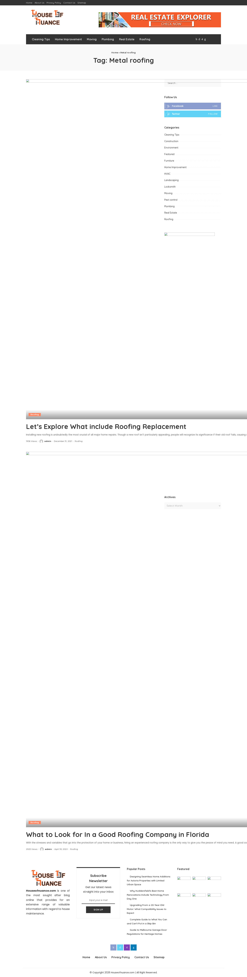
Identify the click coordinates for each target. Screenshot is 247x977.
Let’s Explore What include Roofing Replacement (106, 426)
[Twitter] (199, 39)
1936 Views (31, 441)
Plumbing (169, 206)
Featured (169, 154)
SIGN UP (98, 909)
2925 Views (31, 849)
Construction (171, 141)
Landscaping (171, 180)
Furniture (169, 160)
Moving (168, 193)
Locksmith (170, 186)
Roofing (35, 414)
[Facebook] (196, 39)
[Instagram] (202, 39)
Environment (171, 147)
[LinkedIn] (205, 39)
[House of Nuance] (47, 17)
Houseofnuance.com (41, 891)
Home (114, 52)
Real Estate (170, 212)
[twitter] (192, 114)
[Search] (215, 39)
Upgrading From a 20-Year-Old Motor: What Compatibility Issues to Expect (146, 909)
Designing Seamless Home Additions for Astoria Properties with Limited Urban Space (148, 880)
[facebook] (192, 106)
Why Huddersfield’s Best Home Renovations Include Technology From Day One (148, 894)
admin (47, 441)
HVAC (167, 173)
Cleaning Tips (171, 134)
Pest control (170, 199)
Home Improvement (175, 167)
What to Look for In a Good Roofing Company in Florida (117, 834)
